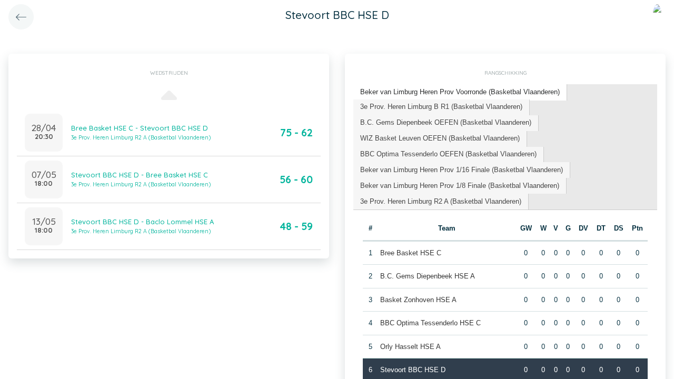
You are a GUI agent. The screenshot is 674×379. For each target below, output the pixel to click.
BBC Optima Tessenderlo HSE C (430, 323)
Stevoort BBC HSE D (412, 370)
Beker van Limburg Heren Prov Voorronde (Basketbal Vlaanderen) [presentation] (460, 92)
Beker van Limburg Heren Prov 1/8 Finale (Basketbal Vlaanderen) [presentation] (459, 186)
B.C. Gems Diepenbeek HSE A (427, 276)
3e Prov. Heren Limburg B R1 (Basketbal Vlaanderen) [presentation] (441, 107)
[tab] (460, 92)
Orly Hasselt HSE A (410, 347)
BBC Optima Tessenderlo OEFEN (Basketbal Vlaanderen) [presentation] (448, 154)
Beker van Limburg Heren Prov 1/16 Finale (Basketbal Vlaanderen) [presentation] (461, 170)
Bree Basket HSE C (410, 253)
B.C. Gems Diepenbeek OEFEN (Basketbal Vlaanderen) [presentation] (445, 122)
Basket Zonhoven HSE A (418, 300)
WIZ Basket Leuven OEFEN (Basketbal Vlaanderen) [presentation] (440, 138)
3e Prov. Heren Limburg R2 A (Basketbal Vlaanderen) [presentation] (440, 201)
